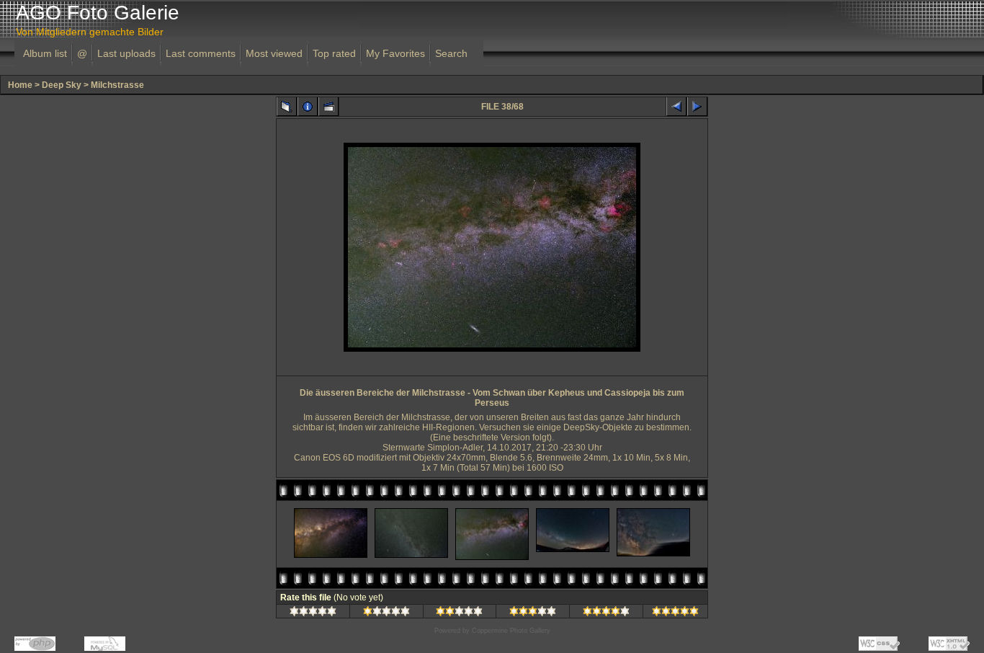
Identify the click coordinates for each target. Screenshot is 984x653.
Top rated (334, 53)
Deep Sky (61, 85)
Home (20, 85)
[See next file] (697, 106)
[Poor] (386, 613)
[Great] (675, 613)
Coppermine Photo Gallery (511, 630)
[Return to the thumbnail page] (287, 106)
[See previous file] (676, 106)
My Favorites (395, 53)
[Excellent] (606, 613)
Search (451, 53)
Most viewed (274, 53)
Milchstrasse (117, 85)
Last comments (201, 53)
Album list (45, 53)
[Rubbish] (313, 613)
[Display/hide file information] (308, 106)
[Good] (532, 613)
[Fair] (459, 613)
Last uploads (126, 53)
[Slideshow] (328, 106)
